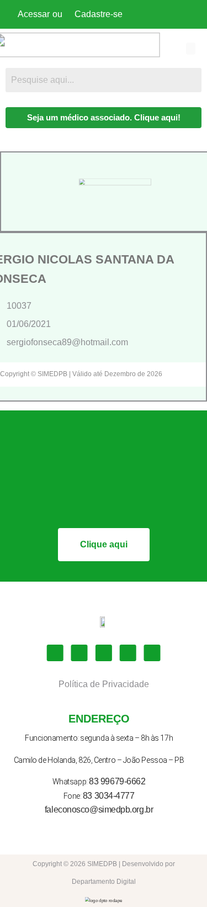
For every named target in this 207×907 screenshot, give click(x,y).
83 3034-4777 (109, 795)
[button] (190, 49)
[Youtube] (103, 653)
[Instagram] (79, 653)
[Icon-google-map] (127, 653)
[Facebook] (55, 653)
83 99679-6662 (117, 781)
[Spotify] (152, 653)
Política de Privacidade (104, 684)
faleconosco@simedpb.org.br (99, 809)
